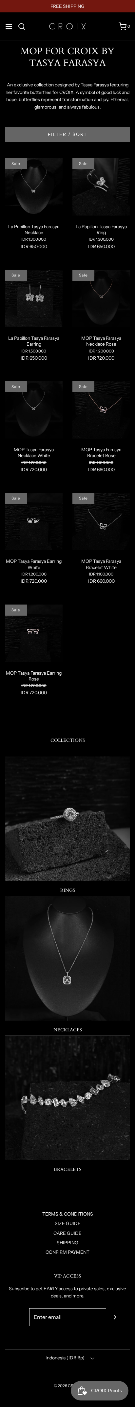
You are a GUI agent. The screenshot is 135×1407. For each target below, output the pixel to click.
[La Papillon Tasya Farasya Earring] (34, 298)
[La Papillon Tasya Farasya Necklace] (34, 186)
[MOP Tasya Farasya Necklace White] (34, 409)
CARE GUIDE (67, 1233)
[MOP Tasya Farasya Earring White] (34, 521)
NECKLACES (67, 1030)
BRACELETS (67, 1169)
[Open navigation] (9, 26)
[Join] (115, 1317)
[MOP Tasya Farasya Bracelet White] (101, 521)
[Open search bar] (24, 26)
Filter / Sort (67, 134)
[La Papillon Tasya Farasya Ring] (101, 186)
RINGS (67, 890)
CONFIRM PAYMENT (67, 1252)
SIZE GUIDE (68, 1223)
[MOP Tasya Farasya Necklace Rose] (101, 298)
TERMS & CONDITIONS (67, 1214)
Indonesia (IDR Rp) (66, 1358)
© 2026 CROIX (67, 1385)
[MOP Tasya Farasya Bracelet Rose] (101, 409)
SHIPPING (67, 1243)
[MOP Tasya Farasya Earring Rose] (34, 633)
